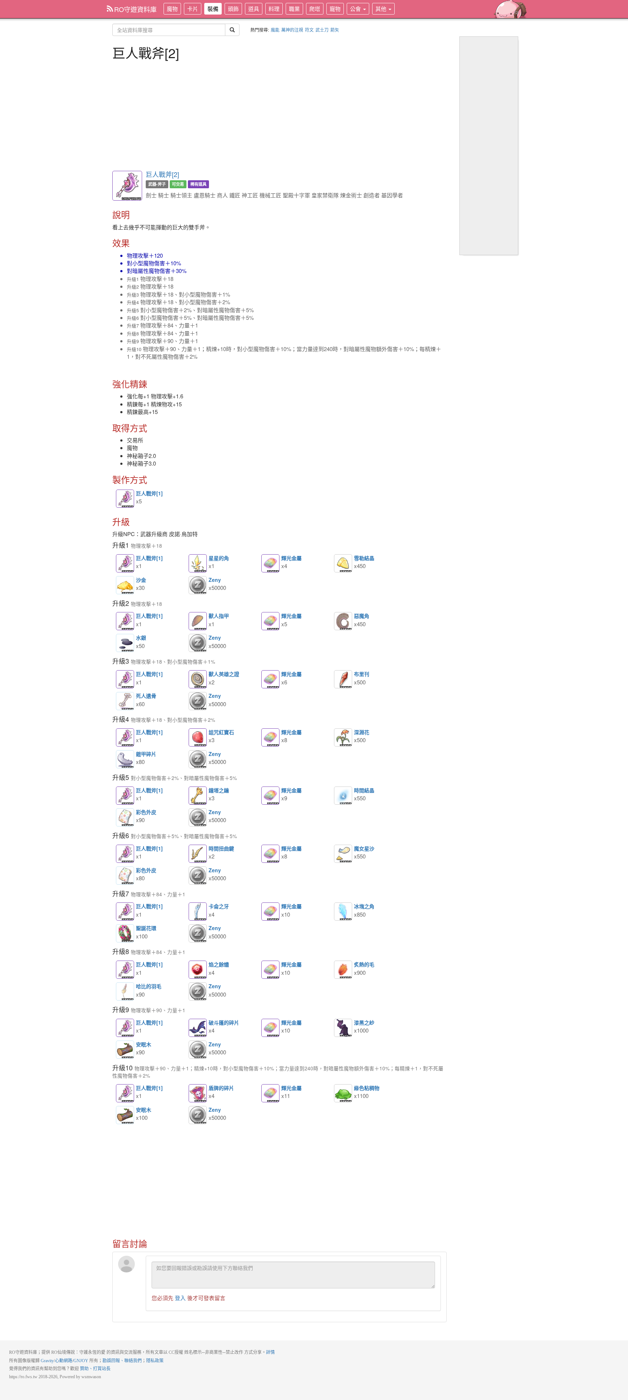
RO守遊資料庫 (135, 9)
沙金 (125, 585)
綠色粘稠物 (343, 1093)
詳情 (270, 1352)
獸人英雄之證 (198, 679)
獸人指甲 (198, 621)
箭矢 (334, 30)
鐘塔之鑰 (198, 796)
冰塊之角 (343, 911)
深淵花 (343, 737)
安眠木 (125, 1050)
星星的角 (198, 563)
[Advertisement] (279, 114)
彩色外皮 (125, 817)
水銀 (125, 643)
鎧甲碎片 (125, 759)
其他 (381, 8)
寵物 (335, 8)
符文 (309, 30)
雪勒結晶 (343, 563)
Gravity (47, 1360)
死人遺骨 (125, 701)
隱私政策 (155, 1360)
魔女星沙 (343, 854)
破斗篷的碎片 (198, 1028)
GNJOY (80, 1360)
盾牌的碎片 (198, 1093)
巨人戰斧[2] (162, 174)
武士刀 (322, 30)
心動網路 (63, 1360)
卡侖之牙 (198, 911)
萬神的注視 (292, 30)
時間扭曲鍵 (198, 854)
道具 (253, 8)
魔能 (275, 30)
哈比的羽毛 (125, 991)
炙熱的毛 (343, 970)
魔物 (172, 8)
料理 (274, 8)
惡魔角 (343, 621)
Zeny (198, 585)
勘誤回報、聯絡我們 (122, 1360)
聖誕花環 (125, 933)
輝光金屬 (270, 563)
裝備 (213, 8)
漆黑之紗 (343, 1028)
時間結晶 (343, 796)
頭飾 (233, 8)
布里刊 (343, 679)
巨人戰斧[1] (125, 499)
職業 (294, 8)
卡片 (192, 8)
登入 (180, 1298)
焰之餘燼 (198, 970)
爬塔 (314, 8)
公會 (356, 8)
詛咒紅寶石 (198, 737)
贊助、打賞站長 (95, 1368)
